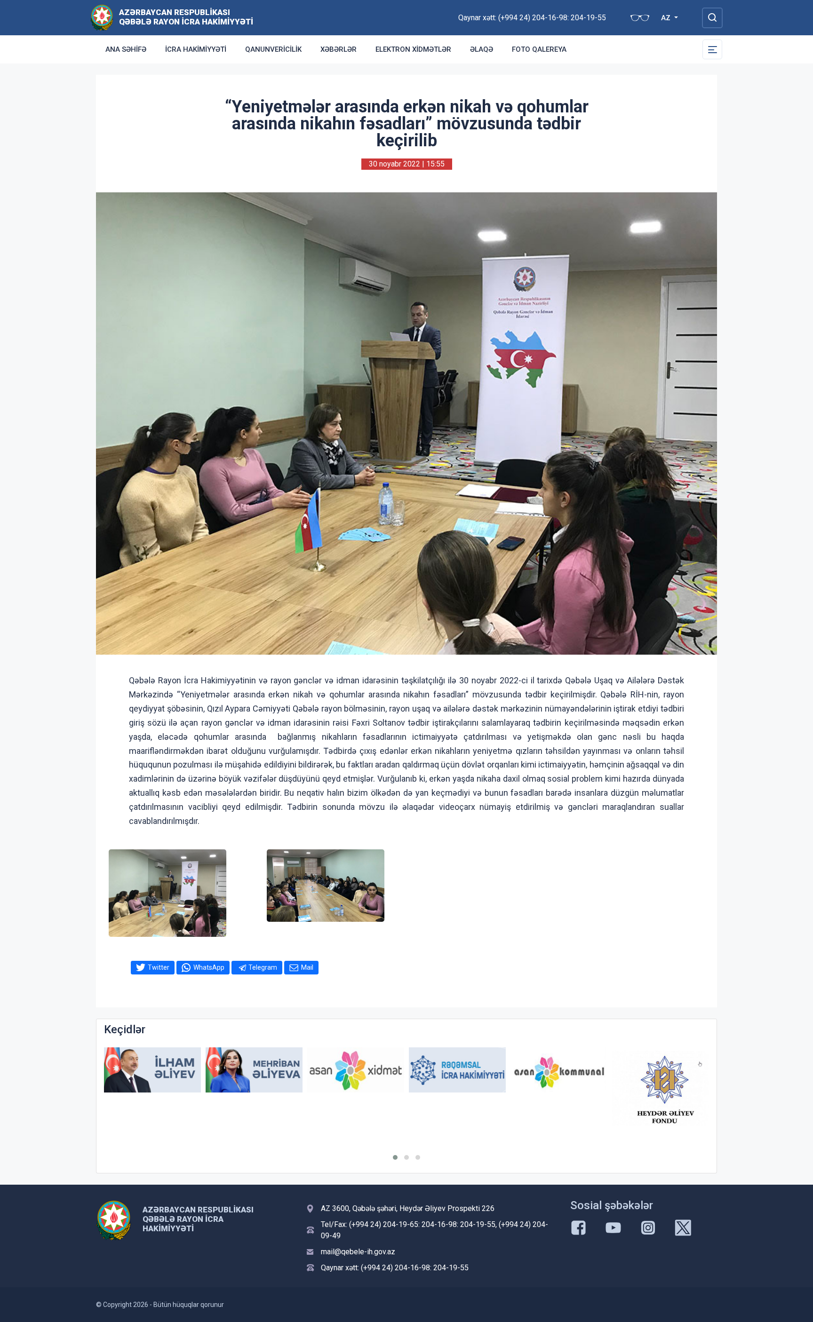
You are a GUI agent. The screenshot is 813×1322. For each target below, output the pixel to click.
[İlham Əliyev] (152, 1070)
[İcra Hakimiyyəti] (101, 17)
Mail (307, 967)
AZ (666, 18)
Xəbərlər (338, 49)
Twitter (158, 967)
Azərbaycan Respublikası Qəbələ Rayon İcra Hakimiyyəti (186, 17)
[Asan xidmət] (355, 1070)
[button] (395, 1157)
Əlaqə (481, 49)
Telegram (262, 967)
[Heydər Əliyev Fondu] (660, 1088)
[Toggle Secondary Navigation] (712, 49)
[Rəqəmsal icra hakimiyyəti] (457, 1070)
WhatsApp (208, 967)
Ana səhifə (125, 49)
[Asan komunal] (558, 1070)
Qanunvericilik (273, 49)
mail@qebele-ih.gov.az (358, 1251)
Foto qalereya (539, 49)
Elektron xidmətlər (413, 49)
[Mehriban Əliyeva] (254, 1070)
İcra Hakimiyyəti (195, 49)
